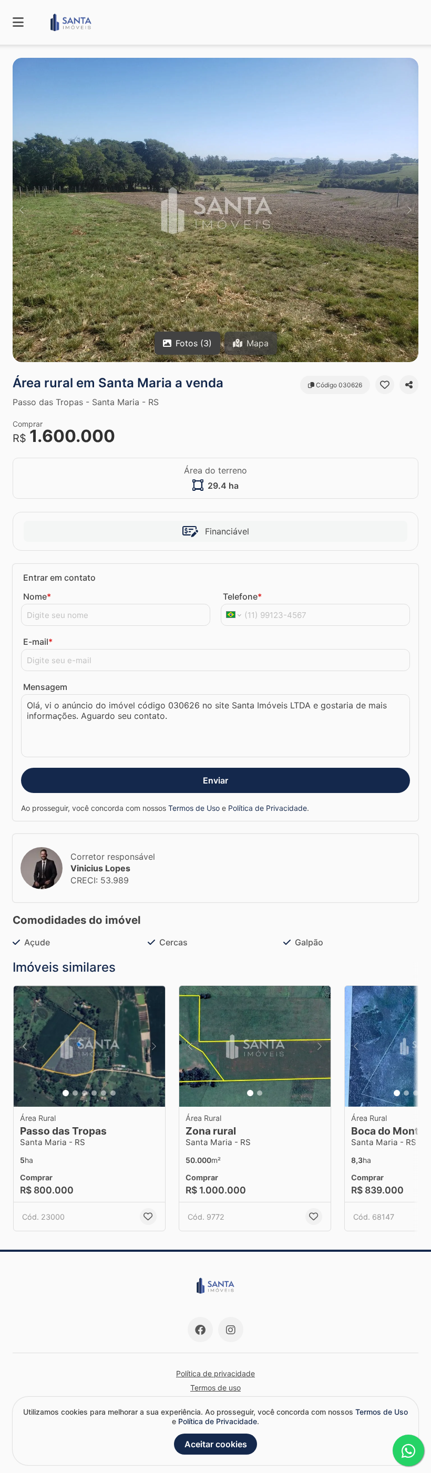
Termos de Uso (194, 808)
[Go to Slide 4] (94, 1093)
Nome (37, 596)
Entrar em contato (59, 577)
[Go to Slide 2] (75, 1093)
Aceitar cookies (215, 1444)
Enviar (215, 780)
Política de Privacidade (267, 808)
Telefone (242, 596)
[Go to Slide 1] (66, 1093)
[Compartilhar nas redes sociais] (408, 384)
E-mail (38, 641)
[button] (215, 210)
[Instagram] (230, 1329)
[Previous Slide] (21, 210)
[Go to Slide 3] (84, 1093)
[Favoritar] (384, 384)
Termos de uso (215, 1387)
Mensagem (45, 687)
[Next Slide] (409, 210)
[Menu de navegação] (18, 22)
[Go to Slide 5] (103, 1093)
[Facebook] (200, 1329)
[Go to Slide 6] (113, 1093)
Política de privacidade (215, 1373)
